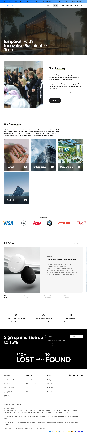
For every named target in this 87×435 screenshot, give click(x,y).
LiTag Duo (50, 384)
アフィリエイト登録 (31, 384)
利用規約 (27, 428)
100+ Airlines (26, 296)
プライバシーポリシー (17, 428)
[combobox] (67, 1)
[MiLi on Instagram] (9, 1)
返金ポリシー (7, 428)
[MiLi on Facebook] (5, 1)
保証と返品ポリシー (10, 388)
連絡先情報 (42, 428)
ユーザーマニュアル (10, 380)
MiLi (10, 404)
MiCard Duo (51, 388)
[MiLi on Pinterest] (20, 1)
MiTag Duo (50, 380)
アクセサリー (51, 392)
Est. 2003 (6, 296)
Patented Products (66, 296)
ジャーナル (29, 380)
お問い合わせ (8, 396)
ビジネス (28, 388)
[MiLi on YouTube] (12, 1)
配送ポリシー (8, 384)
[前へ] (28, 1)
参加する (28, 392)
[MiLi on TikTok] (16, 1)
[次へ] (59, 1)
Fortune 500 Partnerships (47, 296)
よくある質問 (8, 392)
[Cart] (82, 5)
